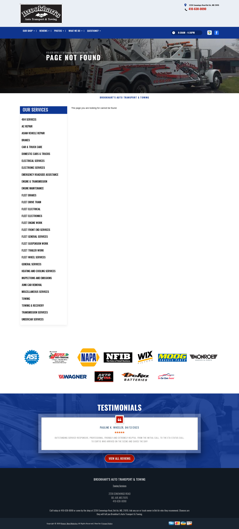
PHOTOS (58, 30)
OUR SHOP (28, 30)
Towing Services (119, 485)
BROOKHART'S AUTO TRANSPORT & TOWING (124, 97)
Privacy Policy (106, 523)
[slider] (119, 432)
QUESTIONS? (93, 30)
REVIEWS (43, 30)
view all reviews (119, 458)
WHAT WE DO (74, 30)
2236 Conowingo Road (69, 52)
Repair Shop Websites (69, 523)
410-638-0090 (197, 8)
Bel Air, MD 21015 (86, 52)
